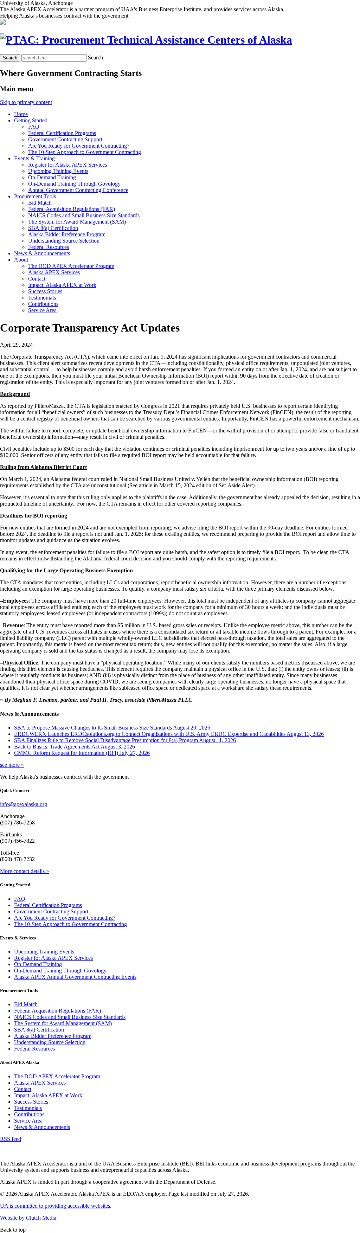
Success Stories (45, 291)
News (42, 253)
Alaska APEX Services (54, 272)
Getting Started (30, 120)
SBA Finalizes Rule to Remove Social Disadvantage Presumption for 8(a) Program (125, 740)
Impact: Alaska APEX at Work (62, 285)
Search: (96, 57)
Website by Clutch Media (28, 1218)
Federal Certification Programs (62, 133)
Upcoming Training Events (58, 171)
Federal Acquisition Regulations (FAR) (71, 209)
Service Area (42, 310)
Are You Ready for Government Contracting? (78, 146)
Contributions (43, 304)
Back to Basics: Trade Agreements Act (74, 747)
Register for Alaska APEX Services (67, 165)
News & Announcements (42, 1127)
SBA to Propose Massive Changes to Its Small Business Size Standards (112, 728)
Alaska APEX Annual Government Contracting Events (75, 977)
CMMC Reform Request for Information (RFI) (82, 753)
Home (21, 114)
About (21, 260)
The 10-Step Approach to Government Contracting (84, 152)
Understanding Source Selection (63, 241)
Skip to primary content (26, 102)
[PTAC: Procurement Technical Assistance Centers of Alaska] (146, 39)
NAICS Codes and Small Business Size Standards (84, 215)
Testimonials (42, 298)
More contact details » (24, 871)
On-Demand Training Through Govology (74, 184)
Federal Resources (48, 247)
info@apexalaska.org (23, 804)
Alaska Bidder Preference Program (66, 234)
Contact (36, 279)
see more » (12, 765)
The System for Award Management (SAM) (77, 222)
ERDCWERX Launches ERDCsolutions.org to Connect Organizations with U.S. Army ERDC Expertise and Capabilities (169, 734)
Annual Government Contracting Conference (78, 190)
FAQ (33, 127)
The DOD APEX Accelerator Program (71, 266)
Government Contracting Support (65, 139)
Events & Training (34, 158)
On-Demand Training (52, 177)
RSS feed (10, 1139)
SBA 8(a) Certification (53, 228)
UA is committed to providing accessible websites (55, 1206)
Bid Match (40, 203)
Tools (35, 196)
